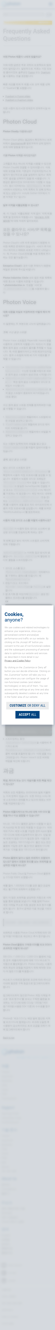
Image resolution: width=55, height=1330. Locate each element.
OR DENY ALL (27, 705)
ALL (27, 714)
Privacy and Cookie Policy (17, 660)
